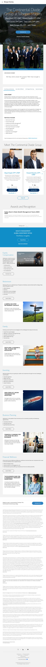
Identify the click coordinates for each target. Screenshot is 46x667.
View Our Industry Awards (23, 36)
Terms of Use (20, 655)
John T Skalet (32, 25)
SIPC (21, 663)
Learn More (10, 298)
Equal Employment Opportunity (23, 657)
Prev (2, 169)
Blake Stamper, (18, 25)
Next (43, 169)
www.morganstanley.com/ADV (24, 546)
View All (23, 198)
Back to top (5, 531)
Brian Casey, (31, 22)
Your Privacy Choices (22, 659)
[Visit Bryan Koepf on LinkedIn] (12, 185)
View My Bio (12, 193)
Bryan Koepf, (13, 18)
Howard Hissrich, (32, 18)
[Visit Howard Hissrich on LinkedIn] (35, 185)
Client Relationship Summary (31, 530)
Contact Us (23, 32)
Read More (24, 240)
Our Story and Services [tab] (9, 89)
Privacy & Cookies (26, 654)
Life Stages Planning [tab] (29, 89)
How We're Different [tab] (20, 89)
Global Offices (23, 656)
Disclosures (19, 654)
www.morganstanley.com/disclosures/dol (21, 523)
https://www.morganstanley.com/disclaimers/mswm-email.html (14, 603)
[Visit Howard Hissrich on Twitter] (32, 185)
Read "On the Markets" (23, 243)
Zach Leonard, (15, 22)
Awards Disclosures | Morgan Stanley (9, 641)
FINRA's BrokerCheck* (32, 592)
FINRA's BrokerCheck (32, 138)
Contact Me (12, 190)
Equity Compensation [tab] (40, 89)
